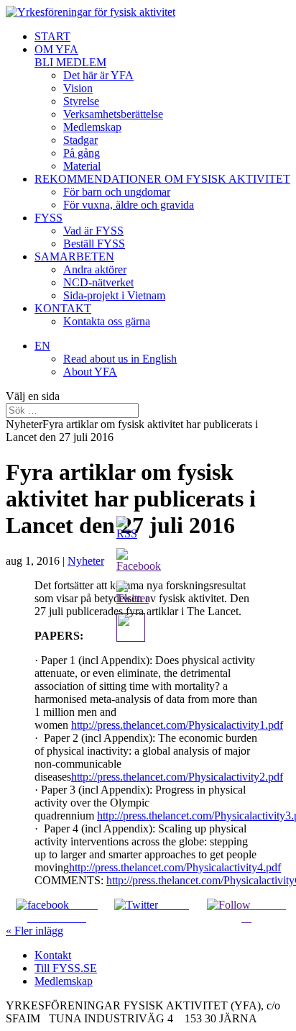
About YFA (90, 371)
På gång (81, 153)
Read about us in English (120, 359)
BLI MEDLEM (70, 62)
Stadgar (80, 140)
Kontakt (52, 955)
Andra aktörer (94, 269)
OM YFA (56, 49)
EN (42, 346)
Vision (78, 88)
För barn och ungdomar (116, 192)
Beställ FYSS (94, 243)
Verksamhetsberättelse (113, 114)
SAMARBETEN (74, 256)
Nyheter (86, 561)
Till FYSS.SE (65, 968)
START (52, 36)
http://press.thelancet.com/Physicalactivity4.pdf (175, 867)
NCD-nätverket (98, 282)
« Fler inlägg (34, 931)
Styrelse (81, 101)
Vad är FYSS (93, 230)
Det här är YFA (98, 75)
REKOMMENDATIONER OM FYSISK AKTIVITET (162, 179)
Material (82, 166)
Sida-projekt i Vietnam (114, 295)
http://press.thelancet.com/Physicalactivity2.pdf (177, 777)
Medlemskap (92, 127)
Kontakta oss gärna (106, 321)
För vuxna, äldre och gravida (128, 205)
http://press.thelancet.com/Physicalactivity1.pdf (177, 725)
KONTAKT (62, 308)
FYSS (48, 218)
